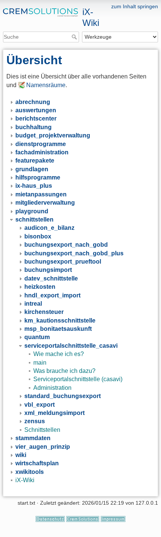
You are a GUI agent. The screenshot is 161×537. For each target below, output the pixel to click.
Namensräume (46, 85)
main (39, 362)
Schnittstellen (42, 430)
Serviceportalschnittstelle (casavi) (77, 379)
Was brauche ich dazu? (64, 371)
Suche (75, 36)
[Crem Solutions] (82, 519)
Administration (52, 388)
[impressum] (113, 519)
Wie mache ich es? (58, 354)
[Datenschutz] (50, 519)
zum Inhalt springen (134, 6)
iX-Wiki (24, 480)
